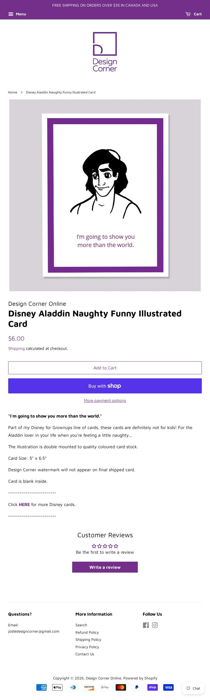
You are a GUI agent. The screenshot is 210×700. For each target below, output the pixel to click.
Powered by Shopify (140, 678)
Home (12, 92)
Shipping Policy (88, 639)
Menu (20, 14)
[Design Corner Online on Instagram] (155, 626)
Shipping (16, 348)
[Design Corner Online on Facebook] (146, 626)
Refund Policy (87, 632)
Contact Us (84, 654)
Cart (197, 14)
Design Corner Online (103, 678)
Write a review (105, 567)
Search (81, 625)
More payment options (105, 400)
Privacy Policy (87, 647)
